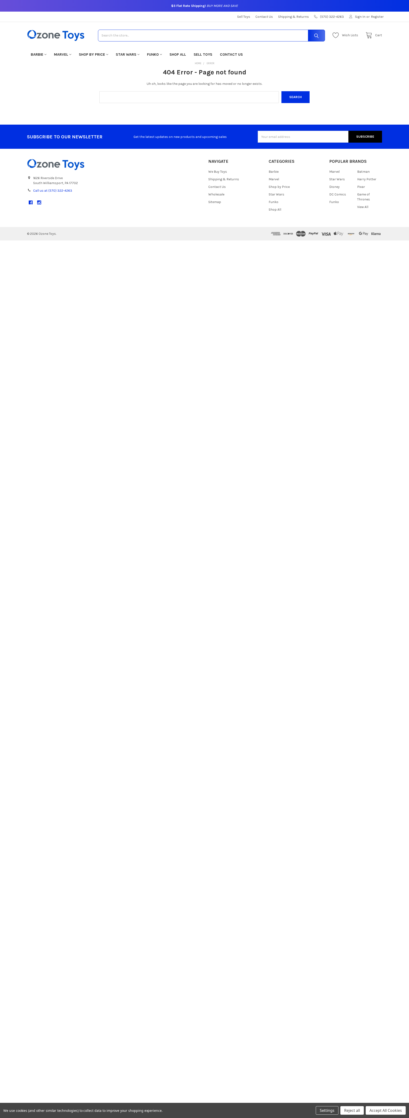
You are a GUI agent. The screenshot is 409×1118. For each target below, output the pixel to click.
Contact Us (264, 17)
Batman (363, 172)
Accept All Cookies (385, 1110)
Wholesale (216, 194)
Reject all (352, 1110)
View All (362, 207)
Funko (153, 54)
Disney (334, 187)
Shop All (177, 54)
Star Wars (126, 54)
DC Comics (337, 194)
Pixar (361, 187)
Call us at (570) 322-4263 (52, 191)
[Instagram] (39, 202)
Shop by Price (92, 54)
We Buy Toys (217, 172)
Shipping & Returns (293, 17)
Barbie (37, 54)
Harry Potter (366, 179)
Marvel (61, 54)
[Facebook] (30, 202)
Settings (327, 1110)
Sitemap (214, 202)
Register (377, 17)
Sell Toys (243, 17)
